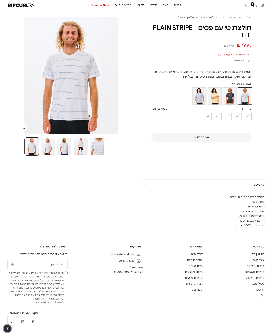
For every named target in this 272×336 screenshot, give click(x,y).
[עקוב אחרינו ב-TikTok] (12, 322)
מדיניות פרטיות (194, 278)
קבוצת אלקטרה (42, 280)
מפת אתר (197, 289)
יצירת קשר (259, 260)
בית (249, 17)
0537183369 (127, 260)
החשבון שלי (258, 254)
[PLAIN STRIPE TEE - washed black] (230, 96)
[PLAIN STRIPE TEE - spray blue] (199, 96)
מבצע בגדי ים (123, 5)
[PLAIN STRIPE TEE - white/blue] (245, 96)
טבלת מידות (160, 108)
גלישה (141, 5)
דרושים (260, 289)
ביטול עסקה (258, 283)
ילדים (153, 5)
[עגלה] (255, 5)
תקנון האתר (196, 266)
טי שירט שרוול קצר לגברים (231, 17)
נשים (165, 5)
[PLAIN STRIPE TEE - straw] (215, 96)
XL (217, 116)
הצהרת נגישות (194, 283)
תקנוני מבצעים (194, 272)
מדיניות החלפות (255, 278)
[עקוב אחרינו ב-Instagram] (23, 322)
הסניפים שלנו (195, 260)
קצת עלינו (197, 254)
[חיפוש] (247, 5)
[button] (7, 328)
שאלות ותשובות (255, 266)
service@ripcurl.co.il (122, 254)
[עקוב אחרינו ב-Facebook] (33, 322)
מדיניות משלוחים (255, 272)
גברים (177, 5)
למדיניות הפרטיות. (46, 287)
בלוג (262, 295)
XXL (207, 116)
